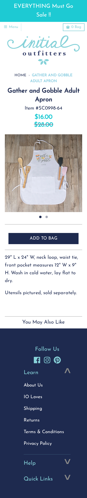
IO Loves (33, 397)
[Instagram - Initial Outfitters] (47, 360)
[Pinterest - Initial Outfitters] (57, 360)
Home (20, 75)
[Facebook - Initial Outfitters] (37, 360)
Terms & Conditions (44, 432)
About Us (33, 385)
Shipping (33, 408)
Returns (32, 420)
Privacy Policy (38, 443)
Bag (76, 27)
